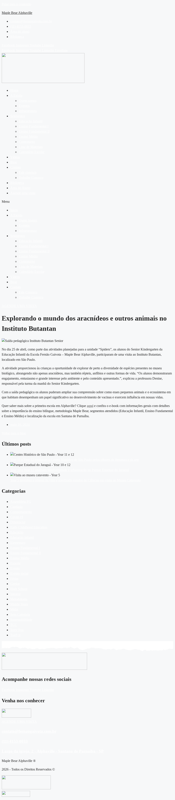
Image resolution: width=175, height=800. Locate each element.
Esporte (15, 563)
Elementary (18, 542)
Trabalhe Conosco (31, 177)
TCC (13, 625)
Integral (15, 594)
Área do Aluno (20, 188)
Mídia (14, 609)
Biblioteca (17, 183)
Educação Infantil (30, 121)
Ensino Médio (28, 136)
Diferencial (17, 522)
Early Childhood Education (28, 527)
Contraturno (27, 141)
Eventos (24, 106)
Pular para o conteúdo (16, 4)
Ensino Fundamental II (34, 131)
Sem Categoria (20, 614)
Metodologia (18, 599)
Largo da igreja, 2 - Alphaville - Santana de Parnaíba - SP (53, 751)
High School (18, 589)
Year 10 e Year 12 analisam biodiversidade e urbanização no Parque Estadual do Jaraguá (69, 470)
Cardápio (16, 507)
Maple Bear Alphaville (17, 13)
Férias (14, 578)
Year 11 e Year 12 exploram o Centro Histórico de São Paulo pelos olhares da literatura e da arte (74, 459)
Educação (16, 532)
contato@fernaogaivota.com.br (29, 731)
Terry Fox (17, 630)
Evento (15, 568)
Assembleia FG (20, 501)
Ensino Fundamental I (33, 126)
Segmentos (17, 116)
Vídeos (15, 157)
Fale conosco (27, 172)
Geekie (15, 584)
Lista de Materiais (31, 147)
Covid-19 (16, 517)
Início (14, 210)
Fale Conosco (28, 292)
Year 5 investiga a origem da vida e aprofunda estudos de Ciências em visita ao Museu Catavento (75, 480)
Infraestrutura (28, 111)
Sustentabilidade (21, 619)
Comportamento (21, 512)
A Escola (16, 95)
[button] (91, 95)
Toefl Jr (15, 635)
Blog (13, 162)
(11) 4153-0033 (15, 741)
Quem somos (27, 100)
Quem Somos (28, 220)
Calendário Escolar (31, 152)
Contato (15, 167)
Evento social (19, 573)
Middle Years (19, 604)
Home (14, 90)
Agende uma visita (22, 193)
